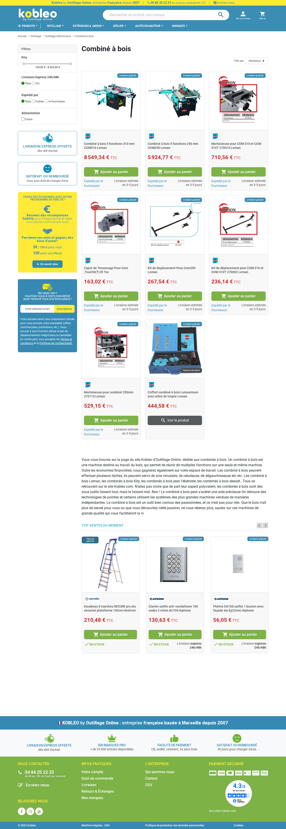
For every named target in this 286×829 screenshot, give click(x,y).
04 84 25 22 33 (160, 2)
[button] (262, 15)
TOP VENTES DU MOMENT (103, 525)
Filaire (28, 119)
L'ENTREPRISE (157, 764)
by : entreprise (145, 723)
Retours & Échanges (98, 791)
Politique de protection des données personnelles (174, 825)
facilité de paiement (174, 745)
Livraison (89, 785)
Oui (38, 83)
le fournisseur (57, 101)
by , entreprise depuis (95, 2)
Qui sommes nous (159, 772)
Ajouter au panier (111, 172)
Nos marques (92, 798)
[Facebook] (21, 811)
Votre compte (92, 772)
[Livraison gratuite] (111, 100)
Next (265, 525)
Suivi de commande (97, 778)
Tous (28, 83)
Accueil (22, 36)
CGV (148, 785)
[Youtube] (39, 811)
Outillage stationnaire (58, 36)
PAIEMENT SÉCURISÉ (226, 764)
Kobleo (40, 101)
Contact (151, 778)
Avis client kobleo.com (222, 810)
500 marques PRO (112, 745)
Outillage (35, 36)
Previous (259, 525)
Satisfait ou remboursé (47, 176)
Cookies (238, 825)
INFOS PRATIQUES (96, 764)
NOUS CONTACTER (33, 764)
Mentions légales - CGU (96, 825)
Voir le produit (175, 420)
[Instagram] (30, 811)
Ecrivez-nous (225, 2)
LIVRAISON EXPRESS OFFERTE (47, 146)
